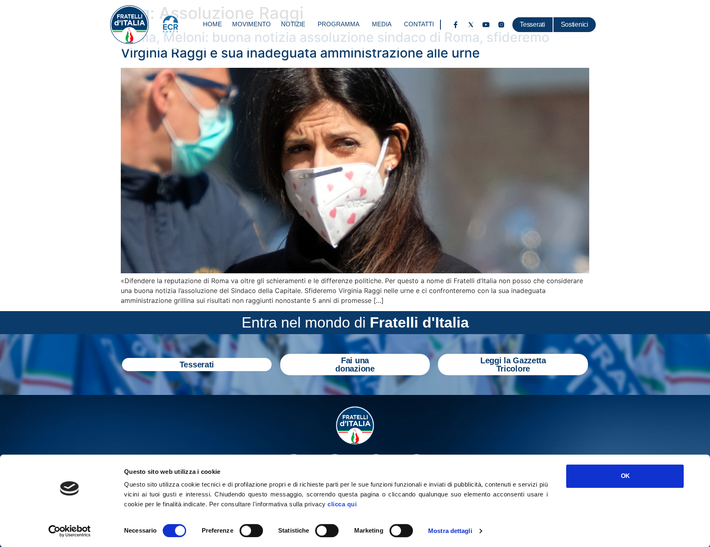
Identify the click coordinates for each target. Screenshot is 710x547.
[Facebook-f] (455, 24)
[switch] (251, 530)
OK (625, 475)
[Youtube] (486, 24)
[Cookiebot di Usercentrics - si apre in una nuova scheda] (70, 531)
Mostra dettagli (450, 530)
